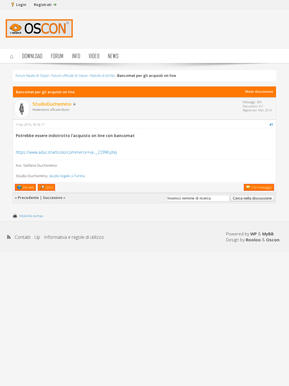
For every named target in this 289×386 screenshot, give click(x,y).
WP (253, 234)
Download (32, 55)
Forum (57, 55)
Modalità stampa (31, 216)
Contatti (22, 237)
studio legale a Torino (67, 175)
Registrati (43, 4)
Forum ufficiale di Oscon (70, 75)
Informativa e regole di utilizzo (74, 237)
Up (37, 237)
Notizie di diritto (102, 75)
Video (94, 55)
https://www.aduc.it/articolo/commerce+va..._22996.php (66, 152)
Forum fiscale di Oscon (32, 75)
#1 (271, 124)
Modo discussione (259, 91)
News (113, 55)
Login (21, 4)
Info (76, 55)
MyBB (268, 234)
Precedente (28, 197)
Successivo (52, 197)
